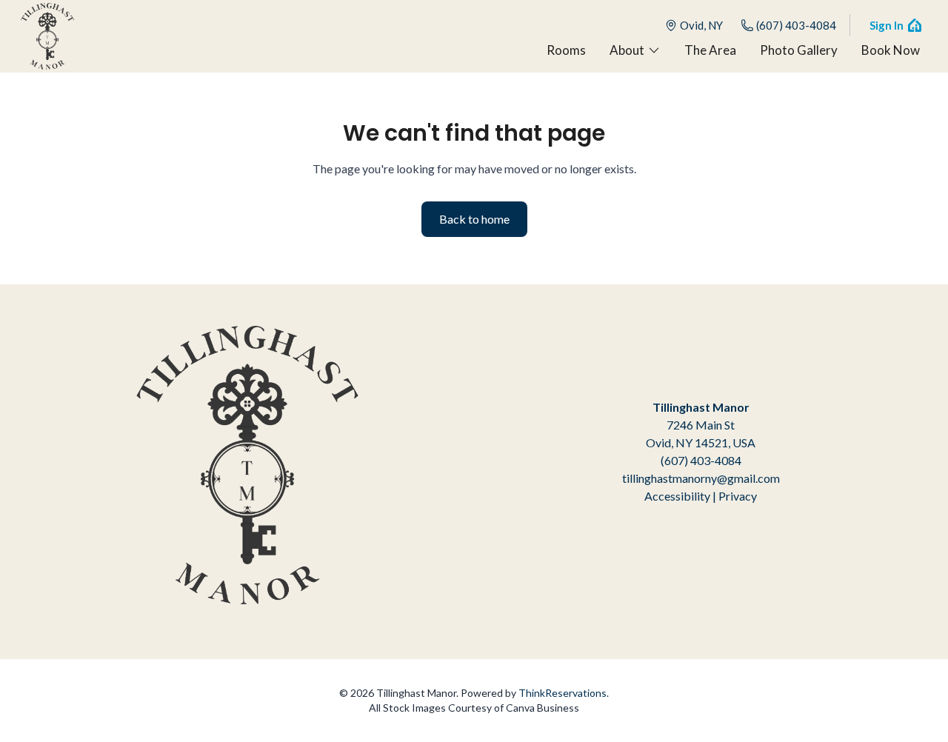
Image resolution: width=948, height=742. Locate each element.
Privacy (737, 496)
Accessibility (677, 496)
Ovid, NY (701, 25)
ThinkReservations (562, 692)
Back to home (474, 219)
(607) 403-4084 (796, 25)
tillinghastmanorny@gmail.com (701, 478)
